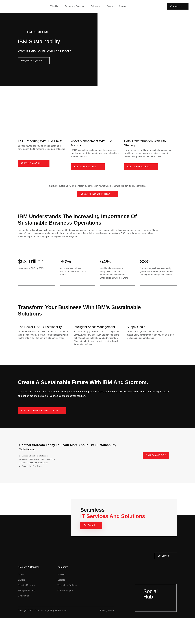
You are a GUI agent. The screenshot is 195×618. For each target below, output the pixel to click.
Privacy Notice (107, 610)
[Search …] (164, 6)
